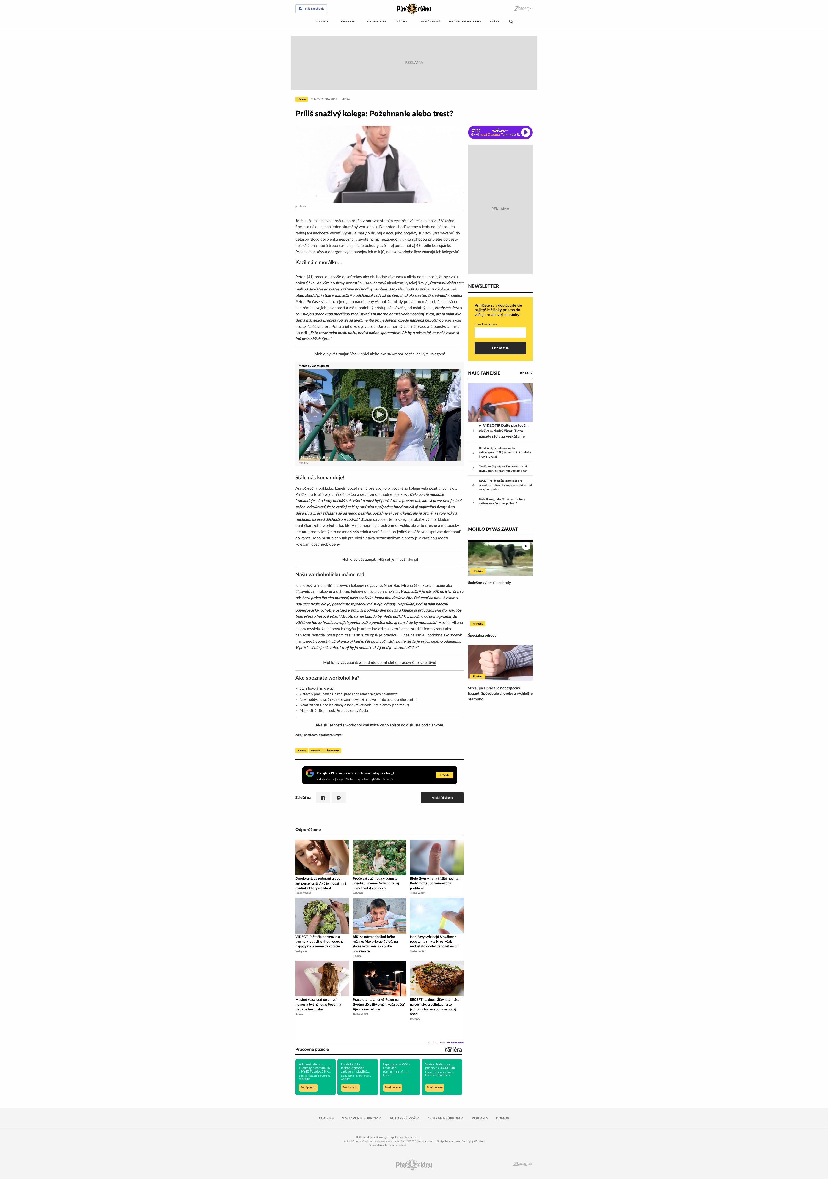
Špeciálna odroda (482, 635)
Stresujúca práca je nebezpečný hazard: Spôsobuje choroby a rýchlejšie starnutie (500, 693)
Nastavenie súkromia (362, 1118)
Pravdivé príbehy (465, 21)
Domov (502, 1118)
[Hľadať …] (511, 21)
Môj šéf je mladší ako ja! (397, 560)
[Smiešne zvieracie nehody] (500, 558)
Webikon (479, 1141)
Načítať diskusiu (442, 797)
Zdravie (321, 21)
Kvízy (495, 21)
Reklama (480, 1118)
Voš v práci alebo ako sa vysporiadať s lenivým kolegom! (397, 354)
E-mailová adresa (486, 324)
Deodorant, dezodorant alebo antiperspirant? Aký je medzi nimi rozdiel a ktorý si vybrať (505, 452)
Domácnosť (430, 21)
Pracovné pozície (312, 1049)
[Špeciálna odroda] (500, 610)
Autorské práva (405, 1118)
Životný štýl (333, 750)
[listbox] (519, 373)
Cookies (326, 1118)
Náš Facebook (314, 8)
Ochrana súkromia (446, 1118)
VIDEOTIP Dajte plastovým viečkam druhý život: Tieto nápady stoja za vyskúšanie (503, 431)
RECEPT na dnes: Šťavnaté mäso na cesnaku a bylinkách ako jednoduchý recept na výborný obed (505, 485)
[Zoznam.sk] (523, 9)
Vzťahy (401, 21)
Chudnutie (376, 21)
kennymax (454, 1141)
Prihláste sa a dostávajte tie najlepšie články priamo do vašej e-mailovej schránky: (498, 310)
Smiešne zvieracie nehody (489, 583)
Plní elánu (316, 750)
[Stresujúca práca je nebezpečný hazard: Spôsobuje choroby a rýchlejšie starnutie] (500, 663)
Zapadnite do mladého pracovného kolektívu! (397, 663)
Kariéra (302, 99)
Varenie (348, 21)
